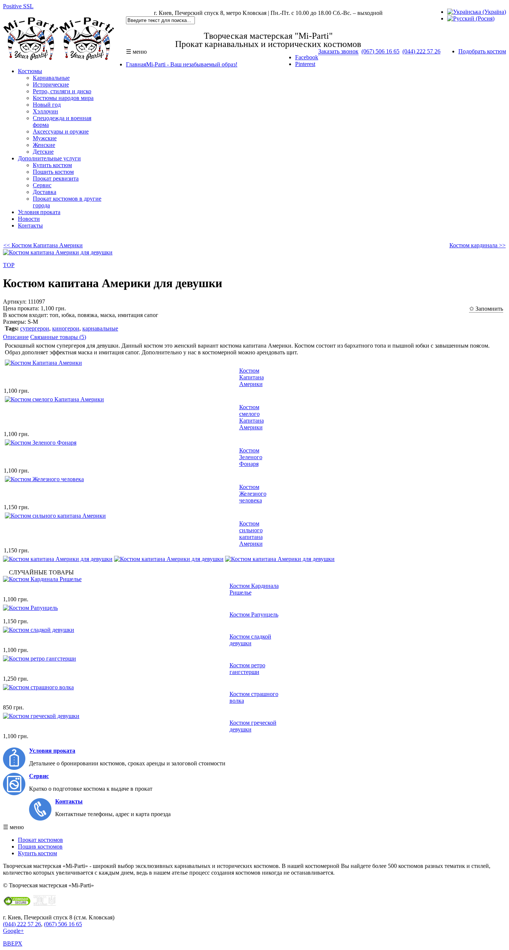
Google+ (13, 931)
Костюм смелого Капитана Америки (251, 417)
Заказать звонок (338, 51)
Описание (16, 337)
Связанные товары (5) (58, 337)
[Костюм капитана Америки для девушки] (58, 559)
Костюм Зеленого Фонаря (250, 457)
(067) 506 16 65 (380, 51)
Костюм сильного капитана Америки (251, 533)
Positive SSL (18, 6)
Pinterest (305, 64)
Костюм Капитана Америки (251, 377)
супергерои (34, 328)
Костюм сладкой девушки (250, 639)
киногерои (65, 328)
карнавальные (100, 328)
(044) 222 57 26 (421, 51)
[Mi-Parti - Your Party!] (59, 58)
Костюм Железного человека (252, 494)
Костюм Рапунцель (254, 614)
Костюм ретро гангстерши (247, 668)
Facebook (306, 57)
